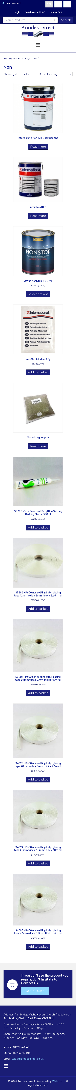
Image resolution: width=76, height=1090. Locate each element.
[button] (35, 991)
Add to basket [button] (38, 372)
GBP (49, 4)
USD (58, 4)
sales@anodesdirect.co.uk (27, 1058)
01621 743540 (13, 3)
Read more (38, 146)
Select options (38, 294)
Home (7, 58)
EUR (67, 4)
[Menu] (5, 1065)
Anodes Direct (38, 28)
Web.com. (58, 1081)
